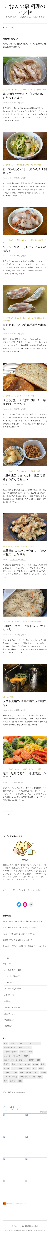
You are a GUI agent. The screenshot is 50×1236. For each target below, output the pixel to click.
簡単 (21, 1072)
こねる (20, 1043)
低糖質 (31, 1060)
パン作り (26, 396)
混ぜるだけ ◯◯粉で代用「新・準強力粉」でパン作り (24, 946)
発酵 (15, 1072)
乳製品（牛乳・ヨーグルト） (15, 1060)
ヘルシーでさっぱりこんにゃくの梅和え (19, 933)
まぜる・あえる (10, 1047)
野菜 (40, 1077)
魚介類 (12, 1081)
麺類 (20, 1081)
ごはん (28, 1043)
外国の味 (8, 1013)
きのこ (12, 1043)
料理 (44, 90)
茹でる (28, 1072)
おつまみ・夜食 (20, 90)
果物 (42, 1064)
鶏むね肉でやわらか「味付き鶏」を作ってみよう (22, 921)
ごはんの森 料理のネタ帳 (25, 9)
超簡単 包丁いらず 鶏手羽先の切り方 (17, 940)
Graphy (30, 1230)
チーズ (22, 1051)
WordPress (17, 1230)
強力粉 (27, 1064)
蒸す (36, 1072)
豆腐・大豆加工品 (10, 1077)
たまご (36, 1043)
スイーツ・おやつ (11, 988)
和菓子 (6, 1064)
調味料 (43, 1072)
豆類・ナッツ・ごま (27, 1077)
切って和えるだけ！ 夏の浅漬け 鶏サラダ (19, 927)
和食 (13, 1064)
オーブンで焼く (24, 1047)
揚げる (35, 1064)
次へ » (7, 814)
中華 (6, 1001)
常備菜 (40, 240)
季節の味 (34, 165)
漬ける (6, 1068)
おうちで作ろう (8, 90)
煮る (34, 1068)
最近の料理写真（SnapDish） (14, 1092)
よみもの (30, 318)
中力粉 (26, 1056)
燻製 (41, 1068)
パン (30, 1051)
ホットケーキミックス (12, 1056)
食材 (5, 1081)
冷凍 (38, 1060)
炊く (13, 1068)
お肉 (5, 1043)
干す (20, 1064)
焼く (28, 1068)
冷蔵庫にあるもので (34, 90)
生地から (7, 1072)
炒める (20, 1068)
